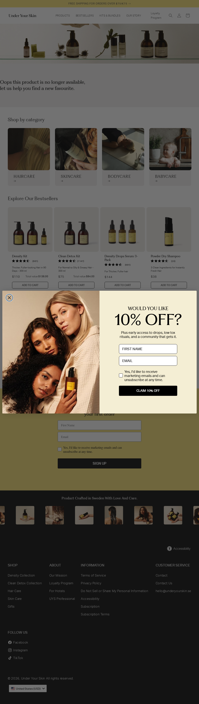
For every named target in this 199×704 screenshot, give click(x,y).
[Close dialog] (9, 297)
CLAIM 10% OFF (148, 391)
